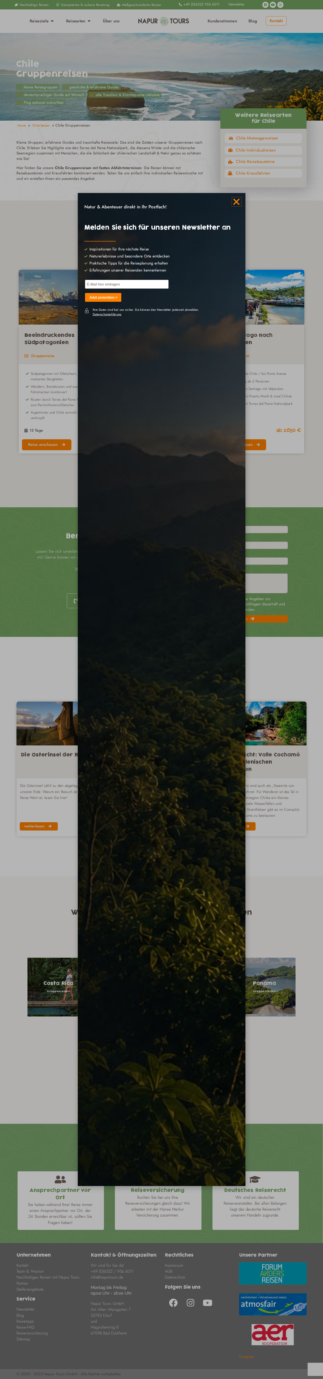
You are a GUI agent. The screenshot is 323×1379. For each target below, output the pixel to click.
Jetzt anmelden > (103, 297)
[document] (161, 689)
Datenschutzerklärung (107, 314)
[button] (236, 201)
